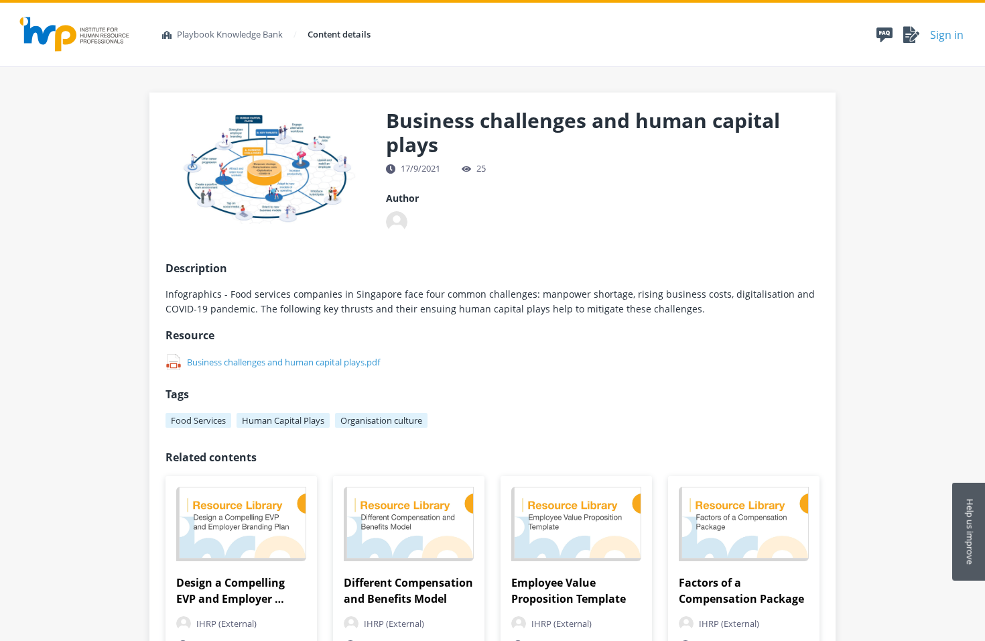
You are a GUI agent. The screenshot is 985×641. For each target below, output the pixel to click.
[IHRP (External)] (396, 222)
